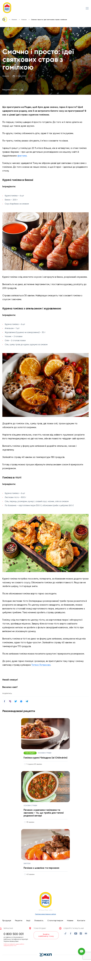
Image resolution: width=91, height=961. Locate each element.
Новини (5, 76)
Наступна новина (9, 90)
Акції (28, 920)
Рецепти (18, 920)
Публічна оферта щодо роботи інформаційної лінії (14, 944)
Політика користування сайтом (45, 914)
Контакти (81, 920)
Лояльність (38, 920)
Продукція (6, 920)
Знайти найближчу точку (46, 935)
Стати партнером (55, 920)
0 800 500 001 (14, 933)
